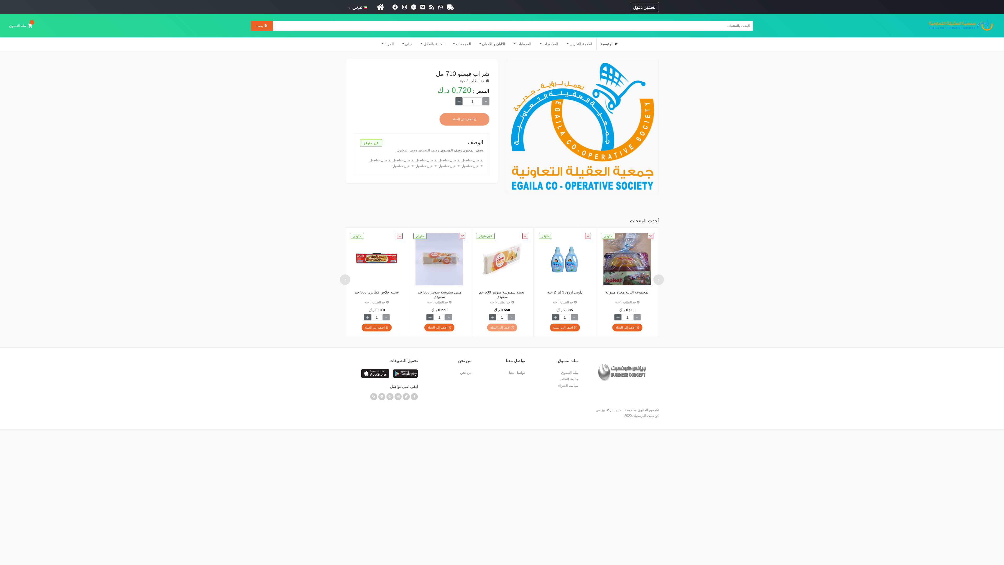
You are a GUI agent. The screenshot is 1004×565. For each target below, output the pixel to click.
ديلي (408, 44)
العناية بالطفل (434, 44)
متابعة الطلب (569, 379)
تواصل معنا (517, 373)
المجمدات (463, 44)
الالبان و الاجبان (493, 44)
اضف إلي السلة (463, 119)
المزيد (389, 44)
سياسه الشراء (568, 386)
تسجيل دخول (644, 7)
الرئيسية (607, 44)
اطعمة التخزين (581, 44)
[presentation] (658, 279)
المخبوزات (550, 44)
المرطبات (524, 44)
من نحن (465, 373)
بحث (260, 26)
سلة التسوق (18, 26)
